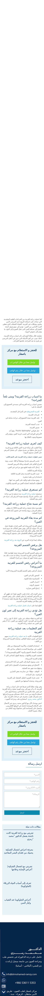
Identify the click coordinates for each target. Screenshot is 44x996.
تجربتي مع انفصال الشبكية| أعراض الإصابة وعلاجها (19, 868)
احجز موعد (22, 379)
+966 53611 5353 (25, 982)
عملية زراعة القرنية (29, 494)
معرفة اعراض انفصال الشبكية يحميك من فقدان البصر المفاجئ (18, 851)
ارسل (22, 812)
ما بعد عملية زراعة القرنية (18, 636)
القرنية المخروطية (32, 411)
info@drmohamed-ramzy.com (21, 974)
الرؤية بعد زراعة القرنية (13, 540)
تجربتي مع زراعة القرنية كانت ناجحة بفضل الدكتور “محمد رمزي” (19, 835)
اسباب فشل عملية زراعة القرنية (19, 605)
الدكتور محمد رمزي (35, 699)
